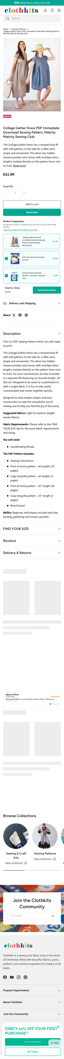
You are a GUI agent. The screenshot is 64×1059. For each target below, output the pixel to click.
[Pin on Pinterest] (26, 315)
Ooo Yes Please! (33, 1042)
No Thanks (32, 1051)
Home (5, 29)
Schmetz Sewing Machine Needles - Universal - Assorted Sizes (33, 276)
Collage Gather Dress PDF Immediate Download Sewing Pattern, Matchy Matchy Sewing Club (31, 32)
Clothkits (14, 1010)
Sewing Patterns (19, 29)
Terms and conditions (32, 1015)
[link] (32, 669)
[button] (52, 10)
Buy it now (32, 212)
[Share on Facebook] (20, 315)
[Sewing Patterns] (45, 805)
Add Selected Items (47, 290)
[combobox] (32, 18)
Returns (16, 1015)
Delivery (6, 1015)
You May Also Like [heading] (32, 571)
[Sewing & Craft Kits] (16, 805)
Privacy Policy (51, 1015)
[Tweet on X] (14, 315)
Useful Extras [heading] (32, 683)
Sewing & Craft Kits (16, 824)
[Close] (58, 1026)
